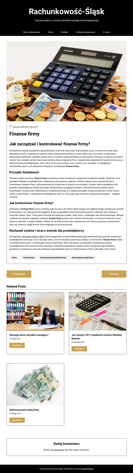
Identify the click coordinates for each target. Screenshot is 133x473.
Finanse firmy (28, 258)
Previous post (19, 274)
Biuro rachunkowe (31, 32)
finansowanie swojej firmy (83, 258)
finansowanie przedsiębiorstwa (53, 258)
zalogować (59, 450)
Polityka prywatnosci (85, 32)
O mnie (106, 32)
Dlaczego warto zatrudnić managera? (28, 335)
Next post (114, 274)
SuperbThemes (87, 469)
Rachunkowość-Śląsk (66, 11)
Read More (17, 345)
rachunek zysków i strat (33, 236)
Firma (50, 32)
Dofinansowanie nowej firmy (24, 409)
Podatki (64, 32)
